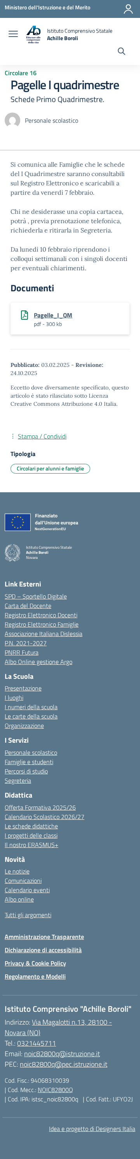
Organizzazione (24, 725)
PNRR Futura (21, 652)
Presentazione (23, 688)
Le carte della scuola (31, 716)
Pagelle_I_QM (53, 315)
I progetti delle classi (31, 835)
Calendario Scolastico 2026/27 (44, 816)
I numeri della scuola (31, 707)
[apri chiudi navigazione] (13, 34)
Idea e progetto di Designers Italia (92, 1128)
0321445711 (36, 1043)
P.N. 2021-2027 (26, 643)
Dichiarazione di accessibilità (43, 950)
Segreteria (18, 780)
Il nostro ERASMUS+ (31, 844)
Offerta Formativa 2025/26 (40, 807)
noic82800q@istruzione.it (62, 1053)
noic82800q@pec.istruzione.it (63, 1064)
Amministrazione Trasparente (44, 936)
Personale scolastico (31, 752)
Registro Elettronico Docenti (41, 615)
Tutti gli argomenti (28, 914)
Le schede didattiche (31, 826)
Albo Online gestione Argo (38, 661)
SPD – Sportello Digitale (36, 596)
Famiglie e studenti (29, 761)
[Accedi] (128, 9)
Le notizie (17, 871)
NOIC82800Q (55, 1089)
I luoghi (14, 697)
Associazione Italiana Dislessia (43, 633)
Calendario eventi (27, 890)
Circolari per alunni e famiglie (50, 468)
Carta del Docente (28, 605)
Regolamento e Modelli (35, 976)
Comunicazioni (23, 880)
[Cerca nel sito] (122, 52)
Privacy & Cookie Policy (35, 963)
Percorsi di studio (26, 771)
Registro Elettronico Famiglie (42, 624)
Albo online (19, 899)
